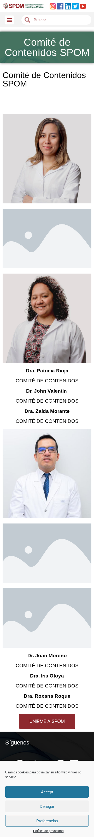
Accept (47, 792)
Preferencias (47, 821)
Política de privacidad (48, 831)
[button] (9, 20)
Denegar (47, 806)
